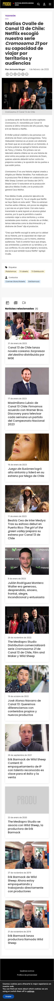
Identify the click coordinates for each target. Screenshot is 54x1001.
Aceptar (8, 996)
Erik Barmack (33, 281)
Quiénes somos (27, 971)
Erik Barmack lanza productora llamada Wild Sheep (25, 939)
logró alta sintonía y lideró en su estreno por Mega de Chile (26, 472)
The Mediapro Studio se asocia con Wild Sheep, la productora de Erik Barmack (25, 827)
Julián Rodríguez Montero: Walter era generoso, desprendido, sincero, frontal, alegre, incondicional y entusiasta (26, 590)
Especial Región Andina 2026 (24, 4)
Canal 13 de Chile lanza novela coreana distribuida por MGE (26, 353)
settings (30, 991)
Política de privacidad (27, 975)
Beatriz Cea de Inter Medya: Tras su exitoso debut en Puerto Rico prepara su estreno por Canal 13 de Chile (27, 529)
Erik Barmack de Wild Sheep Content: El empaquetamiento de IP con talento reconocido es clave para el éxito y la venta (27, 768)
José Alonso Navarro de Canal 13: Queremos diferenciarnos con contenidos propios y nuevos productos (24, 708)
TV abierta (24, 271)
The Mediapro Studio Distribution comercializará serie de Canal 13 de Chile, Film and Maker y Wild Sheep (26, 649)
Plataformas (11, 271)
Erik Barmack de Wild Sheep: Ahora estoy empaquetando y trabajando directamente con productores (25, 884)
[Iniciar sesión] (43, 4)
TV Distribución (37, 271)
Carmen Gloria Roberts (15, 281)
